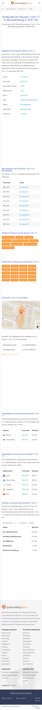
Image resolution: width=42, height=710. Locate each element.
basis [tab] (16, 523)
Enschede (5, 661)
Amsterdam (6, 633)
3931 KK (6, 280)
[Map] (21, 315)
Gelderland (27, 641)
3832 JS (25, 494)
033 (22, 91)
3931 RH (32, 20)
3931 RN (32, 266)
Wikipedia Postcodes (31, 672)
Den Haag (5, 638)
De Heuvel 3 (24, 192)
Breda (4, 655)
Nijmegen (5, 658)
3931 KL (32, 270)
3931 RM (23, 276)
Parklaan (6, 244)
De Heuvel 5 (24, 196)
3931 (22, 86)
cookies (37, 708)
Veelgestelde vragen (10, 675)
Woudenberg (26, 104)
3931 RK (14, 276)
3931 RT (6, 273)
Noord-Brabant (29, 650)
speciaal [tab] (31, 523)
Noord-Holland (28, 652)
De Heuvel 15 (24, 219)
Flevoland (26, 636)
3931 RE (14, 270)
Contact (5, 678)
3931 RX (14, 280)
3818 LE (25, 440)
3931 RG (23, 270)
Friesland (26, 638)
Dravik (13, 685)
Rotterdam (6, 636)
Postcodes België (29, 675)
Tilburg (4, 647)
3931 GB (25, 489)
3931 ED (25, 480)
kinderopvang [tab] (7, 523)
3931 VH (25, 485)
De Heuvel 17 (24, 224)
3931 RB (14, 273)
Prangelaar (28, 237)
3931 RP (23, 280)
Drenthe (26, 633)
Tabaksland (34, 241)
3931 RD (23, 273)
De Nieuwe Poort (8, 248)
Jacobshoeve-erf (16, 244)
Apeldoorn (6, 664)
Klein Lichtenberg (8, 237)
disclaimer (35, 706)
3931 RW (32, 280)
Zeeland (26, 661)
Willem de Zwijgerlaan (20, 241)
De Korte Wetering (30, 244)
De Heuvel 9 (24, 206)
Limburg (26, 647)
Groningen (6, 650)
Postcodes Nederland (10, 672)
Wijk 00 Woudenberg (29, 100)
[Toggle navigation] (3, 3)
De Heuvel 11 (24, 210)
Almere (4, 652)
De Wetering (7, 241)
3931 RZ (32, 276)
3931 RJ (6, 266)
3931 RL (14, 266)
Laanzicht (24, 95)
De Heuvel (25, 77)
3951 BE (25, 435)
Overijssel (26, 655)
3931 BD (25, 475)
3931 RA (23, 266)
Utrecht (23, 114)
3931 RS (32, 273)
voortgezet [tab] (23, 523)
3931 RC (6, 270)
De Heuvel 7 (24, 201)
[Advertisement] (21, 142)
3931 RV (6, 276)
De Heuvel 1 (24, 187)
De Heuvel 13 (24, 215)
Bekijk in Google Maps (10, 354)
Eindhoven (6, 644)
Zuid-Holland (28, 664)
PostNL (25, 681)
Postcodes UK (28, 678)
